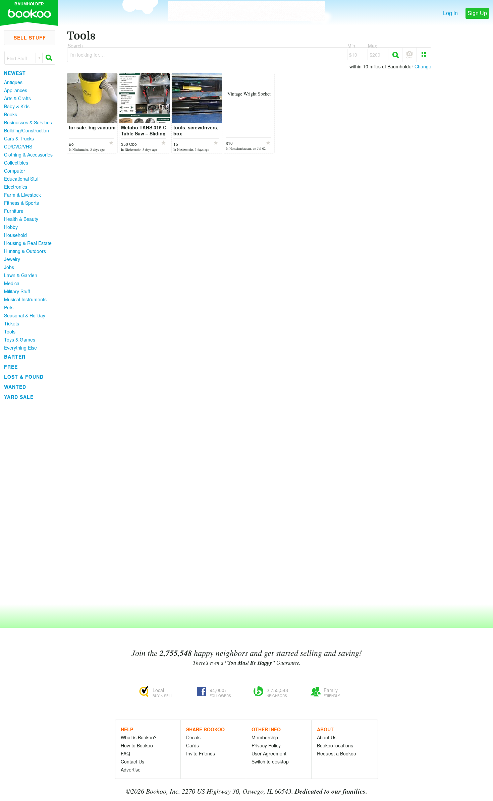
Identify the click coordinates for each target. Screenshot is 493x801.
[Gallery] (424, 55)
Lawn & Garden (20, 275)
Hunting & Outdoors (25, 251)
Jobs (9, 267)
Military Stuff (17, 291)
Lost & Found (24, 376)
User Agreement (269, 753)
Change (423, 66)
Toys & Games (19, 339)
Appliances (15, 90)
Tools (9, 331)
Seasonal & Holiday (24, 315)
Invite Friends (200, 753)
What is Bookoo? (139, 737)
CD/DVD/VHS (18, 146)
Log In (450, 13)
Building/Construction (26, 130)
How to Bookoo (137, 745)
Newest (15, 73)
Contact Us (132, 761)
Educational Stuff (22, 178)
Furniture (13, 210)
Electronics (15, 186)
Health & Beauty (21, 218)
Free (11, 366)
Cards (192, 745)
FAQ (125, 753)
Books (10, 114)
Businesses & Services (28, 122)
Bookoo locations (335, 745)
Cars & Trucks (19, 138)
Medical (12, 283)
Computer (14, 170)
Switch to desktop (270, 761)
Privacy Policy (266, 745)
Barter (14, 356)
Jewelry (12, 259)
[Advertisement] (27, 502)
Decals (193, 737)
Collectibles (16, 162)
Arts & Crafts (17, 98)
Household (15, 235)
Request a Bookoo (336, 753)
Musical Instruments (25, 299)
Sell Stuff (30, 37)
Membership (265, 737)
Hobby (11, 227)
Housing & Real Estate (28, 243)
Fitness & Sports (21, 202)
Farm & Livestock (22, 194)
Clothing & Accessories (28, 154)
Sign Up (477, 13)
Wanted (15, 386)
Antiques (13, 82)
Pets (8, 307)
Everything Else (20, 347)
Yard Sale (19, 396)
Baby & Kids (17, 106)
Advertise (131, 769)
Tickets (11, 323)
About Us (326, 737)
